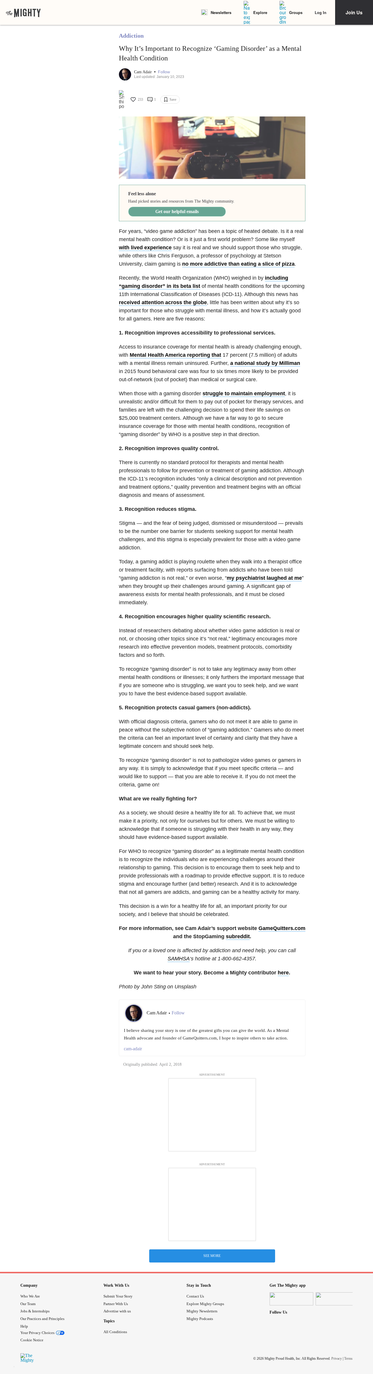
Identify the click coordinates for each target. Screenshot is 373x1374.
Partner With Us (115, 1304)
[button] (164, 71)
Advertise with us (117, 1311)
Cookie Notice (31, 1340)
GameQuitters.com (281, 928)
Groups (295, 12)
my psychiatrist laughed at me (264, 578)
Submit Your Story (118, 1296)
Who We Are (30, 1296)
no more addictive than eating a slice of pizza (238, 264)
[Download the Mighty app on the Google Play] (337, 1298)
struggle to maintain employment (244, 393)
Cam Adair (143, 72)
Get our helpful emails (177, 211)
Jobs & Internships (35, 1311)
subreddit (238, 936)
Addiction (131, 35)
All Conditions (115, 1332)
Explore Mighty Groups (205, 1304)
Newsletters (221, 12)
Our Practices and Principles (42, 1318)
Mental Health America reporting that (175, 355)
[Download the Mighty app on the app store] (291, 1298)
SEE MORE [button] (212, 1256)
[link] (23, 13)
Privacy (336, 1358)
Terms (348, 1358)
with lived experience (145, 247)
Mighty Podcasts (199, 1318)
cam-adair (133, 1048)
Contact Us (195, 1296)
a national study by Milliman (265, 363)
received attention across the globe (163, 302)
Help (24, 1326)
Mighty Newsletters (201, 1311)
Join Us (354, 12)
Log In (320, 12)
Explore (260, 12)
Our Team (28, 1304)
